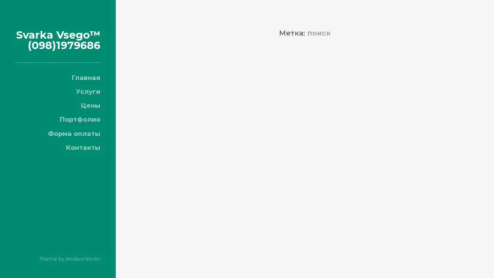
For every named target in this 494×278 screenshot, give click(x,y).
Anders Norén (83, 259)
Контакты (83, 147)
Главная (86, 78)
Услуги (88, 91)
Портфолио (80, 119)
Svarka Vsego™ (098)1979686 (58, 40)
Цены (90, 105)
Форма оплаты (74, 134)
